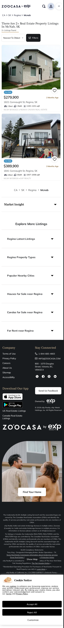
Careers (6, 363)
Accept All (32, 604)
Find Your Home (32, 492)
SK (22, 190)
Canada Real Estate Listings (12, 417)
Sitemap (6, 372)
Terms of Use (9, 353)
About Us (7, 368)
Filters (35, 37)
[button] (31, 204)
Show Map (32, 559)
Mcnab (44, 190)
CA (16, 190)
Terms (8, 593)
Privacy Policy (9, 358)
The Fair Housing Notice (41, 563)
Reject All (32, 612)
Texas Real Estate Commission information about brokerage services (32, 555)
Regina (32, 190)
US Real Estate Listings (14, 411)
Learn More (41, 569)
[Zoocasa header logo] (16, 6)
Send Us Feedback (48, 390)
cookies (13, 586)
